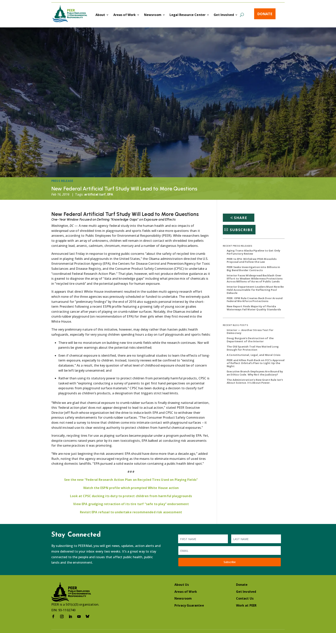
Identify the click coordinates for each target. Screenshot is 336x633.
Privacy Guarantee (189, 605)
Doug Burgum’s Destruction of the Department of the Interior (250, 339)
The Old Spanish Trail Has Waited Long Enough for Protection (253, 348)
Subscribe (241, 229)
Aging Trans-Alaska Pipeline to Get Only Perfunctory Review (253, 252)
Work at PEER (246, 605)
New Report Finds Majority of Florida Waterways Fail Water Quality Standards (254, 308)
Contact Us (245, 598)
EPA (110, 194)
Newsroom (152, 15)
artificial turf (95, 194)
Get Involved (224, 15)
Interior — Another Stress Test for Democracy (250, 331)
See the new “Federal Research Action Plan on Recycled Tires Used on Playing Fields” (131, 480)
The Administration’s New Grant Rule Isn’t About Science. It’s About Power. (255, 381)
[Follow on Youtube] (78, 616)
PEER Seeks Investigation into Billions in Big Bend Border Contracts (253, 268)
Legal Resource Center (188, 15)
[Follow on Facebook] (53, 616)
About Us (181, 584)
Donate (264, 13)
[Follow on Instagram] (61, 616)
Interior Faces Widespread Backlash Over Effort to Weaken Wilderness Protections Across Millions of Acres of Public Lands (255, 278)
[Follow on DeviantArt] (87, 616)
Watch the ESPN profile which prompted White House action (131, 488)
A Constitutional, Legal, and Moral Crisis (254, 355)
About (100, 15)
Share (240, 217)
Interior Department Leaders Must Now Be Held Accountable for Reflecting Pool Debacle (255, 289)
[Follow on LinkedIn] (70, 616)
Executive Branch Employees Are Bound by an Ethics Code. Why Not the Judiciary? (255, 373)
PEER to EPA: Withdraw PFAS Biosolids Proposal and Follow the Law (251, 260)
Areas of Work (124, 15)
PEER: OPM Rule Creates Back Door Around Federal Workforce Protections (255, 299)
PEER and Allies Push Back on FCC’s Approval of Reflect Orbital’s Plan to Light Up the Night (255, 363)
